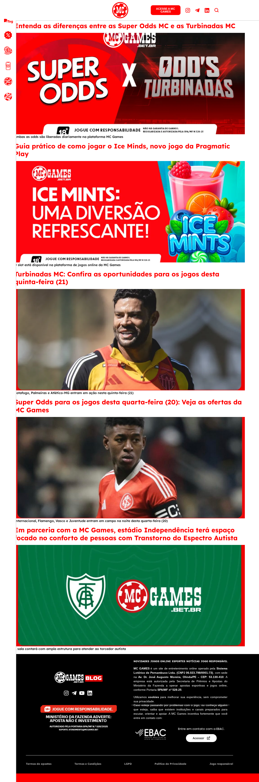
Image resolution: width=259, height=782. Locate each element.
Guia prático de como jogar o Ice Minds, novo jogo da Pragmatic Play (122, 150)
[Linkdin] (207, 10)
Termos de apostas (38, 763)
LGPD (128, 763)
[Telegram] (198, 10)
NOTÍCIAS (193, 661)
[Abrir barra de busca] (216, 10)
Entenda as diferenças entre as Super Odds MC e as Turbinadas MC (125, 26)
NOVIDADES (141, 661)
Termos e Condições (87, 763)
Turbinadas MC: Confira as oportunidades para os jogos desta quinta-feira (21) (116, 278)
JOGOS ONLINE (160, 661)
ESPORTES (178, 661)
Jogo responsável (221, 763)
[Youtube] (82, 693)
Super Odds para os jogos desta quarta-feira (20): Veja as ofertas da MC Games (128, 406)
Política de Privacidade (170, 763)
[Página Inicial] (120, 10)
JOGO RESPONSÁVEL (214, 661)
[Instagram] (188, 10)
